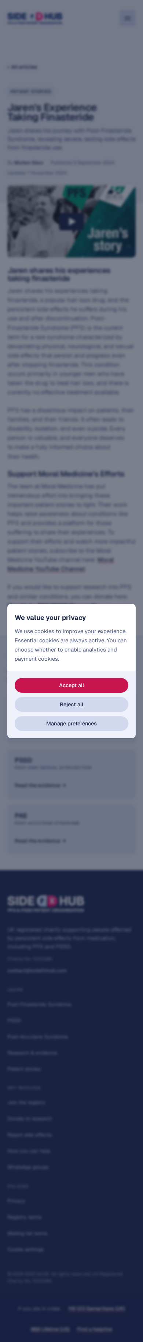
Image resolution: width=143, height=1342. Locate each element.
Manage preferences (71, 723)
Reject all (71, 704)
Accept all (71, 685)
